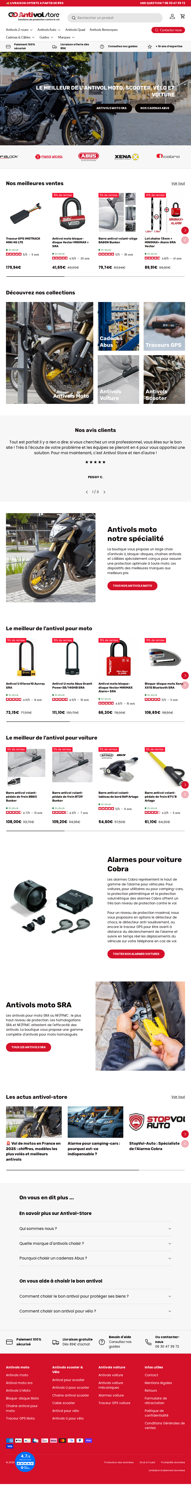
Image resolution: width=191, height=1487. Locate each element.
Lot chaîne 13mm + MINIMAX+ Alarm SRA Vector (160, 242)
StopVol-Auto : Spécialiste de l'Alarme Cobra (154, 1146)
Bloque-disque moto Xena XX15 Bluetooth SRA (164, 685)
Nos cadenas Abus (154, 108)
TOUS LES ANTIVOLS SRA (28, 1047)
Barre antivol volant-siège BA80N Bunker (117, 240)
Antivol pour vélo (65, 1411)
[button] (183, 16)
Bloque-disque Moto (22, 1398)
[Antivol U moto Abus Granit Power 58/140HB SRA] (72, 658)
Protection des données (119, 1462)
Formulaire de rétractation (156, 1400)
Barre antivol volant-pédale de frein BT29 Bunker (67, 796)
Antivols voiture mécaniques (110, 1385)
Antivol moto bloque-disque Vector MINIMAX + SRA (70, 242)
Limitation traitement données (167, 1470)
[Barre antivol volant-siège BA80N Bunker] (118, 213)
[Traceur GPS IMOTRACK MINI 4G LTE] (26, 213)
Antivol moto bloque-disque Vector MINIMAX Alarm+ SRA (115, 687)
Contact (151, 1375)
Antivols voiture (110, 1375)
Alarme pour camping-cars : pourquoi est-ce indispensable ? (94, 1148)
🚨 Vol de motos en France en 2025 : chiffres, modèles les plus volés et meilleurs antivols (33, 1151)
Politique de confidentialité (156, 1413)
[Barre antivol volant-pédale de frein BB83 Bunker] (26, 767)
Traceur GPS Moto (20, 1418)
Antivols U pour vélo (68, 1418)
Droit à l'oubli (147, 1462)
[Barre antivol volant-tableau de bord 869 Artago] (118, 767)
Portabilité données (173, 1462)
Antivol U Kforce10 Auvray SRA (25, 685)
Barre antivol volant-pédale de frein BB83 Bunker (21, 796)
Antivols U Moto (18, 1390)
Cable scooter (63, 1403)
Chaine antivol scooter (70, 1395)
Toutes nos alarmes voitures (136, 954)
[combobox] (115, 17)
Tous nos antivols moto (132, 586)
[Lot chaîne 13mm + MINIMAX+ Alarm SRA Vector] (165, 213)
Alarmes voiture (111, 1395)
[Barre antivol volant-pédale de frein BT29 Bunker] (72, 767)
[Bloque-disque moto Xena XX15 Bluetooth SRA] (165, 658)
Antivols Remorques (104, 30)
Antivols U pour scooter (70, 1387)
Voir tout (178, 183)
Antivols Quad (75, 30)
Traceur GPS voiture (114, 1403)
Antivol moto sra (19, 1383)
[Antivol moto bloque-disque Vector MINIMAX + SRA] (72, 213)
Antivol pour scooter (68, 1380)
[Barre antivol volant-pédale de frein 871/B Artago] (165, 767)
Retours (151, 1390)
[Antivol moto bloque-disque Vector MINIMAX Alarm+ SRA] (118, 658)
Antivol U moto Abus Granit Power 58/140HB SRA (72, 685)
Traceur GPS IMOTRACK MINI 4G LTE (23, 240)
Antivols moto (17, 1375)
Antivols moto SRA (111, 108)
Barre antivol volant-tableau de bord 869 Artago (118, 794)
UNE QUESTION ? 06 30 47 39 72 (162, 3)
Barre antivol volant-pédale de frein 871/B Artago (161, 796)
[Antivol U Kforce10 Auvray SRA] (26, 658)
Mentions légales (158, 1383)
